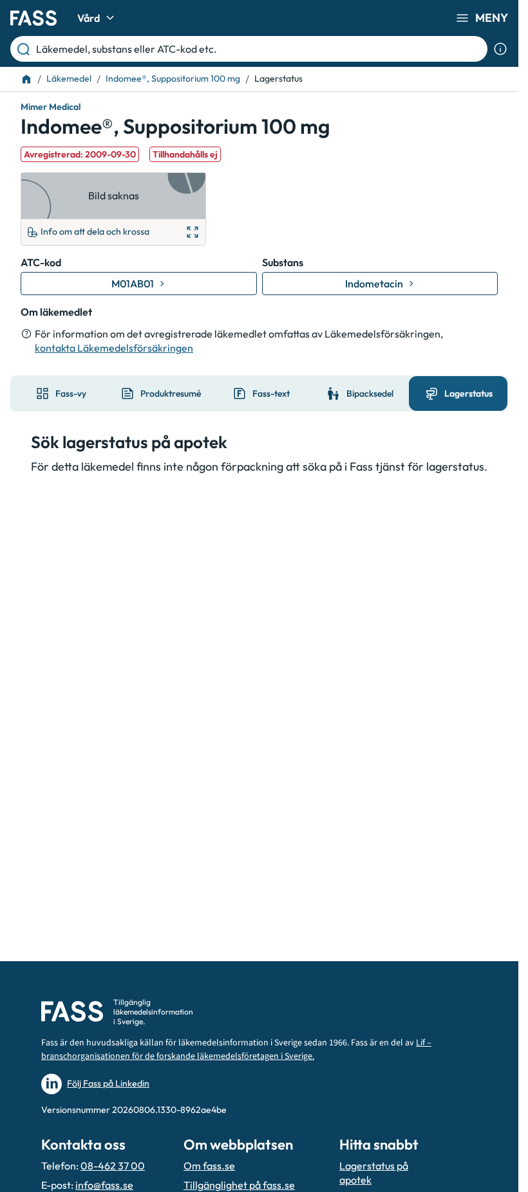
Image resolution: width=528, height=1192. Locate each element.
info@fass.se (104, 1184)
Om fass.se (209, 1165)
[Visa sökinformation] (500, 49)
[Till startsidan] (26, 79)
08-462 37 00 (112, 1165)
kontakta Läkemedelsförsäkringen (114, 347)
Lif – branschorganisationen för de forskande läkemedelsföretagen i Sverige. (236, 1049)
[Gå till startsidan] (33, 18)
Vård (88, 18)
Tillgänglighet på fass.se (239, 1184)
